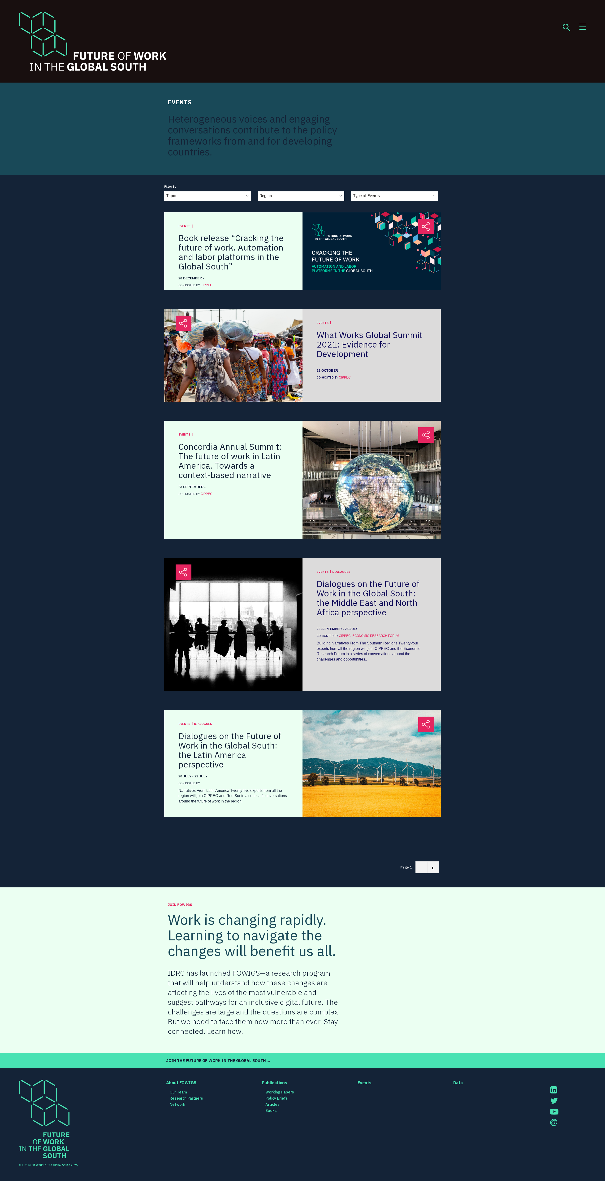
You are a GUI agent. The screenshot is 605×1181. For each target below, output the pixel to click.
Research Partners (186, 1098)
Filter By (170, 187)
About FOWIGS (181, 1082)
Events (364, 1082)
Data (458, 1082)
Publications (274, 1082)
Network (177, 1104)
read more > (418, 278)
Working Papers (279, 1092)
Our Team (178, 1092)
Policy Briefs (276, 1098)
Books (271, 1110)
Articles (272, 1104)
